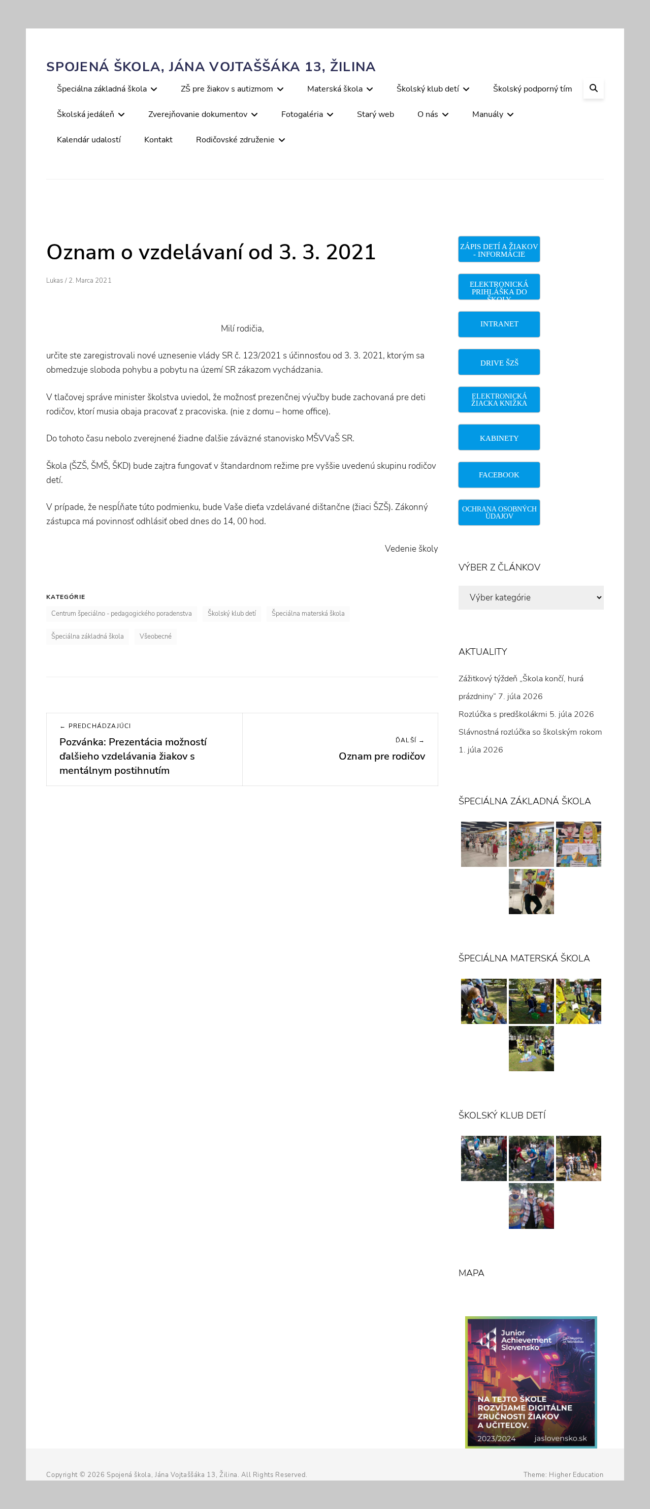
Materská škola (335, 89)
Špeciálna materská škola (308, 613)
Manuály (487, 114)
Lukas (54, 280)
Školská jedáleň (85, 114)
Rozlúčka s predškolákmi (503, 714)
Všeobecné (156, 636)
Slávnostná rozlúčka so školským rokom (530, 732)
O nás (427, 114)
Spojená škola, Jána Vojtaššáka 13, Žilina (211, 67)
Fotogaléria (302, 114)
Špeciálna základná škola (102, 89)
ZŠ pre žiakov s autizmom (227, 89)
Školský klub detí (428, 89)
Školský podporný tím (532, 89)
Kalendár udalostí (89, 139)
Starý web (375, 114)
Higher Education (576, 1475)
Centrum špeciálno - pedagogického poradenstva (121, 613)
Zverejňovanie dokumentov (197, 114)
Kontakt (158, 139)
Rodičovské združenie (235, 139)
